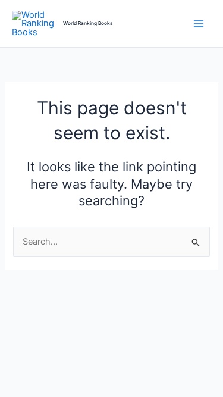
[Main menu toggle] (198, 23)
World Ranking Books (88, 23)
